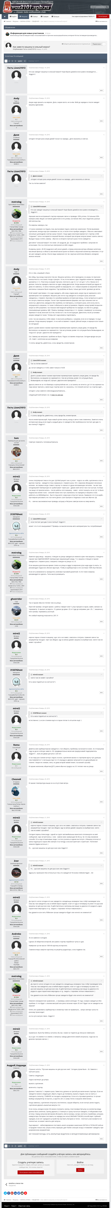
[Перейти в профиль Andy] (16, 110)
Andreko (16, 933)
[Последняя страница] (24, 61)
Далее (20, 61)
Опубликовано (39, 68)
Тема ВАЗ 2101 (94, 1206)
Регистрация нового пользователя (31, 1172)
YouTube (16, 965)
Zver (16, 860)
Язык (6, 1206)
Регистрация (103, 16)
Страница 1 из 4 (33, 61)
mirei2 (16, 476)
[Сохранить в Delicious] (18, 1193)
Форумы (24, 16)
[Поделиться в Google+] (12, 1193)
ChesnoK (16, 779)
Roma (16, 744)
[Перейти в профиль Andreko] (16, 946)
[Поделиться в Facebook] (8, 1193)
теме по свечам (57, 395)
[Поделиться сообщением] (103, 68)
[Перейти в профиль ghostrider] (16, 611)
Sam (16, 438)
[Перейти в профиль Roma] (16, 757)
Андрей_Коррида (16, 1065)
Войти (80, 1170)
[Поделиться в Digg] (15, 1193)
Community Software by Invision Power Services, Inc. (59, 1204)
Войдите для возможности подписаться (76, 44)
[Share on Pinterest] (25, 1193)
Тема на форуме (17, 233)
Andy (16, 98)
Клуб (14, 16)
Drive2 (16, 963)
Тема (13, 1206)
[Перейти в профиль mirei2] (16, 488)
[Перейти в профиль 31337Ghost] (16, 526)
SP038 (104, 1206)
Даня (16, 134)
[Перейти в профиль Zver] (16, 873)
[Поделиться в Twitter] (5, 1193)
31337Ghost (16, 514)
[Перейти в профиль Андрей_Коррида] (16, 1075)
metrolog (16, 201)
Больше (56, 16)
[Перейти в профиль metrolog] (16, 214)
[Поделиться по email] (22, 1193)
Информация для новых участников (27, 33)
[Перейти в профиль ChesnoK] (16, 791)
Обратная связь (24, 1206)
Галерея (45, 16)
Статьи (35, 16)
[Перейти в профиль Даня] (16, 147)
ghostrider (16, 598)
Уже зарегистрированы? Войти (82, 16)
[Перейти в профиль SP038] (7, 34)
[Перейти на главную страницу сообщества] (5, 16)
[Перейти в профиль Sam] (16, 452)
